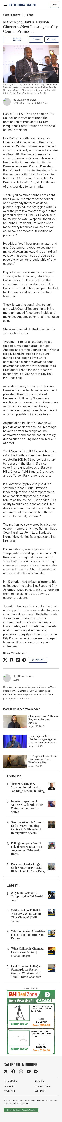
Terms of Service (43, 1086)
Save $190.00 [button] (41, 1050)
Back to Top (50, 1115)
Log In (54, 4)
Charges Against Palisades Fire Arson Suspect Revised (43, 719)
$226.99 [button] (41, 1046)
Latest (12, 885)
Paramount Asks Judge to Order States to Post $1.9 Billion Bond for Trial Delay (28, 868)
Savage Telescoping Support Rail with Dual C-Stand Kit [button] (41, 1033)
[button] (47, 994)
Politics (29, 15)
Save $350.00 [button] (41, 1025)
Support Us (40, 1091)
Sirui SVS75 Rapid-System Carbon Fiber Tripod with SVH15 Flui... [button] (41, 1008)
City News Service (27, 100)
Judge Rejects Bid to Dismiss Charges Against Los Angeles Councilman (42, 739)
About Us (39, 1081)
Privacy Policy (10, 1081)
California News (12, 15)
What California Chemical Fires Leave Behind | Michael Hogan (27, 952)
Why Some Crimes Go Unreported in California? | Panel (28, 896)
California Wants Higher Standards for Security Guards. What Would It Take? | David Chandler (26, 971)
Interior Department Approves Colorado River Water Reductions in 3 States (27, 806)
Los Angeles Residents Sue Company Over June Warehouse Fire (43, 759)
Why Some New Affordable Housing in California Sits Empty (28, 935)
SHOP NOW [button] (19, 1023)
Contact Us (9, 1086)
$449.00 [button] (41, 1021)
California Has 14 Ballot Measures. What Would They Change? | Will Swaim (26, 915)
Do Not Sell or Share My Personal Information (21, 1110)
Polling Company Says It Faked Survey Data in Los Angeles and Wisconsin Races (27, 848)
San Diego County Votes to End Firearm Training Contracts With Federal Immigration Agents (27, 827)
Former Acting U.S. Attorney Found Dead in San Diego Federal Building (28, 787)
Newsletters (9, 1091)
